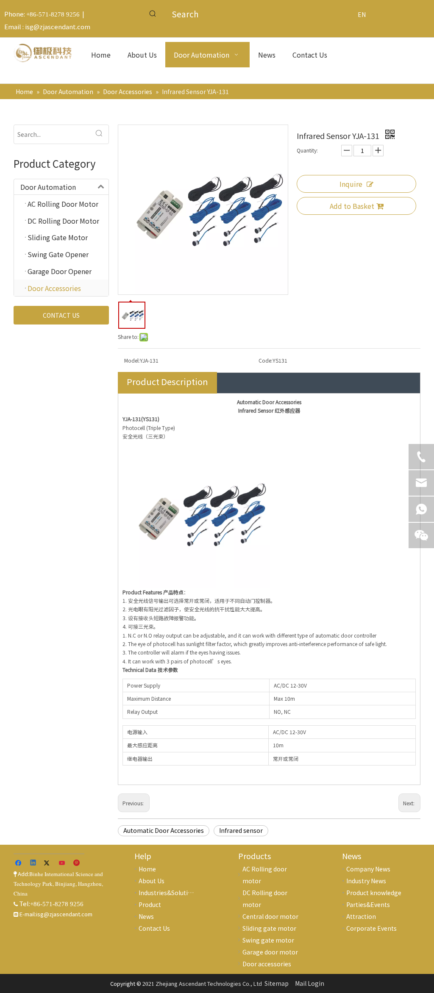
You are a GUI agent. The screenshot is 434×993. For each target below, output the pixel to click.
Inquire (350, 184)
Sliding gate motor (269, 928)
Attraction (361, 916)
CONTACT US (61, 315)
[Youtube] (62, 863)
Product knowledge (373, 892)
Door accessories (266, 964)
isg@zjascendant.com (57, 26)
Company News (368, 869)
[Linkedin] (33, 863)
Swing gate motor (268, 940)
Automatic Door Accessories (163, 830)
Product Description (167, 381)
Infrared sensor (241, 830)
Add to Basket (352, 206)
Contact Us (154, 928)
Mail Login (309, 983)
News (146, 916)
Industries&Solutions (168, 892)
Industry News (366, 881)
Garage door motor (270, 952)
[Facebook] (19, 863)
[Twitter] (48, 863)
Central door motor (270, 916)
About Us (151, 881)
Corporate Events (371, 928)
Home (147, 869)
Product (150, 904)
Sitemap (276, 983)
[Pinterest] (77, 863)
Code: (266, 360)
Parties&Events (368, 904)
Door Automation (48, 187)
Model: (132, 360)
